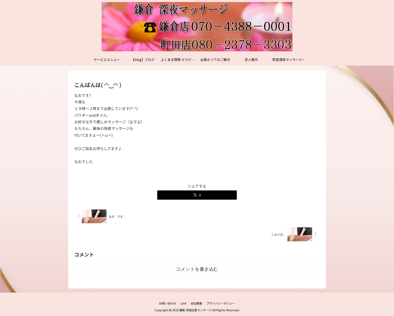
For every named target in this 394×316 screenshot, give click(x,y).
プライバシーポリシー (220, 303)
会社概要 (196, 303)
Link (183, 303)
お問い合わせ (167, 303)
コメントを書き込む (197, 269)
